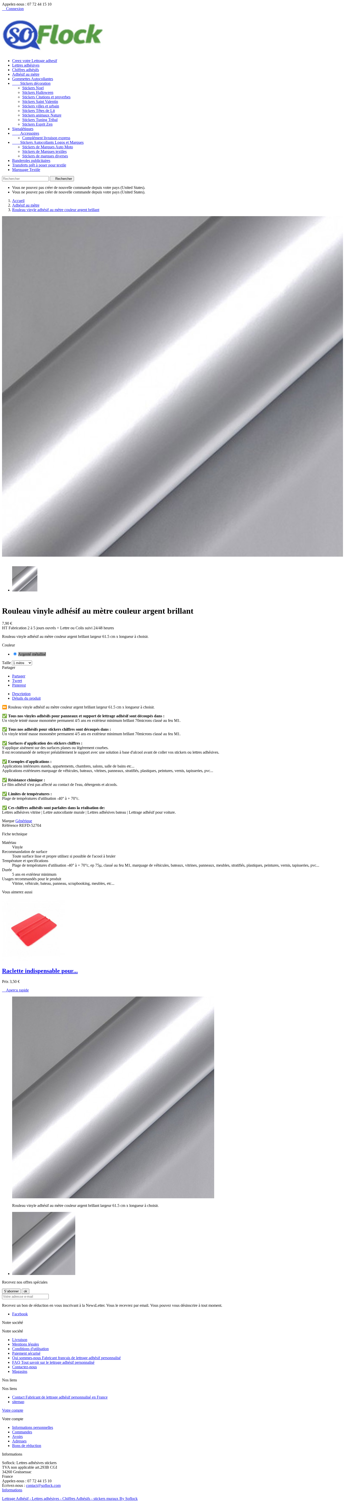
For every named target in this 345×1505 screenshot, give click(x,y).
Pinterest (19, 685)
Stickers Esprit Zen (37, 124)
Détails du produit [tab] (26, 698)
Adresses (19, 1441)
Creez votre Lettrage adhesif (34, 61)
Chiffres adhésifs (25, 70)
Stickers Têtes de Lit (38, 110)
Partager (18, 676)
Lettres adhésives (25, 65)
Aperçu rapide (15, 990)
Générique (23, 821)
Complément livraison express (46, 138)
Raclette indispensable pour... (40, 971)
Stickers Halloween (37, 92)
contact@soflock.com (43, 1485)
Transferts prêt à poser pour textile (39, 165)
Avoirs (17, 1436)
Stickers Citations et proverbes (46, 97)
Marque (8, 821)
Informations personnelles (32, 1427)
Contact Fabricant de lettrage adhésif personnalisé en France (60, 1397)
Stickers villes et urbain (40, 106)
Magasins (19, 1371)
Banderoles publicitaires (31, 160)
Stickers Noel (33, 88)
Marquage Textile (26, 169)
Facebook (20, 1314)
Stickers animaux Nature (41, 115)
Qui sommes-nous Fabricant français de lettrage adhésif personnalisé (66, 1358)
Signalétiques (22, 129)
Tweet (17, 680)
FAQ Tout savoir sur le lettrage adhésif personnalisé (53, 1362)
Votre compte (12, 1410)
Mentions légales (25, 1344)
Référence (10, 825)
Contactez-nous (24, 1367)
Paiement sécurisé (26, 1353)
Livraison (19, 1340)
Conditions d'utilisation (30, 1349)
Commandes (22, 1432)
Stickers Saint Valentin (40, 101)
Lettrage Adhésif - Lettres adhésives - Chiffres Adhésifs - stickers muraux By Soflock (70, 1498)
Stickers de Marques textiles (44, 151)
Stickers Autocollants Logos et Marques (48, 142)
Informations (12, 1490)
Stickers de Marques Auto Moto (47, 147)
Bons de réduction (26, 1445)
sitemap (18, 1402)
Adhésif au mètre (25, 74)
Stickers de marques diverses (45, 156)
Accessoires (25, 133)
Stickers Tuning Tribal (40, 120)
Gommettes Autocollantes (32, 79)
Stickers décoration (31, 83)
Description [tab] (21, 694)
